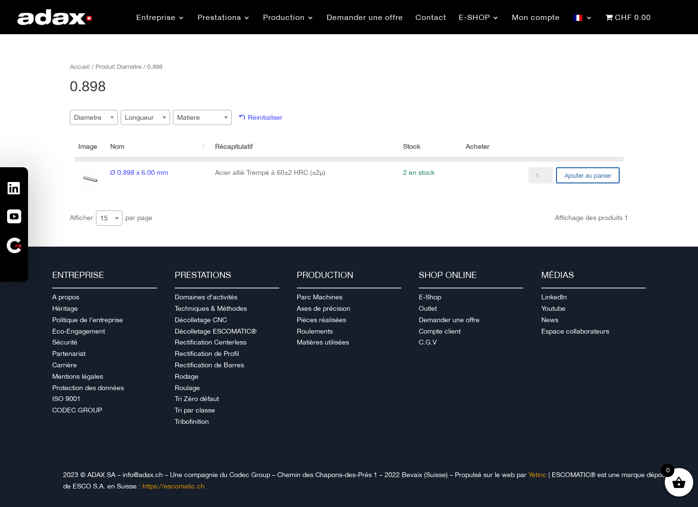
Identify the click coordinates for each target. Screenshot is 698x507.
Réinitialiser (265, 117)
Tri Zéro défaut (197, 398)
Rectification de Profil (207, 353)
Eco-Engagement (78, 331)
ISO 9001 (66, 398)
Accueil (80, 66)
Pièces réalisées (321, 320)
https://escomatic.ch (173, 486)
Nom (117, 146)
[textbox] (90, 117)
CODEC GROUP (77, 410)
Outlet (428, 308)
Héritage (65, 308)
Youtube (553, 308)
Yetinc (537, 474)
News (549, 320)
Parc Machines (319, 297)
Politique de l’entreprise (87, 320)
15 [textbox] (104, 218)
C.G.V (428, 342)
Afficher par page (111, 218)
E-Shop (430, 297)
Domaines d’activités (206, 297)
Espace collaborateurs (575, 331)
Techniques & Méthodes (211, 308)
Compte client (440, 331)
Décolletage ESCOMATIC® (215, 331)
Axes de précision (323, 308)
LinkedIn (554, 297)
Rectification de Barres (209, 365)
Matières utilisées (323, 342)
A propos (65, 297)
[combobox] (94, 117)
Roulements (315, 331)
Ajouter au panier (588, 175)
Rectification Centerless (210, 342)
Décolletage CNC (201, 320)
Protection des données (88, 388)
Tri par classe (195, 410)
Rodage (186, 376)
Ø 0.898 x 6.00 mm (139, 172)
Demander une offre (449, 320)
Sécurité (64, 342)
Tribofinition (192, 421)
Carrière (64, 365)
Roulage (187, 388)
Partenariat (68, 353)
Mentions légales (77, 376)
